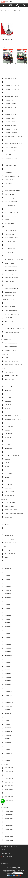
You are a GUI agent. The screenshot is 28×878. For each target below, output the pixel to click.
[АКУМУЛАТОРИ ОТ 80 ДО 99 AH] (10, 94)
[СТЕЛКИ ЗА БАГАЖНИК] (8, 543)
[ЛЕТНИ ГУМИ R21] (7, 797)
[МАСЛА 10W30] (6, 391)
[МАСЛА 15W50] (6, 409)
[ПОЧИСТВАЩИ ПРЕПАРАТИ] (9, 344)
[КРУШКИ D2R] (6, 580)
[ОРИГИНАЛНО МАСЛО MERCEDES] (11, 420)
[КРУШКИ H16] (6, 652)
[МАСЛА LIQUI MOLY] (7, 496)
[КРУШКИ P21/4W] (6, 696)
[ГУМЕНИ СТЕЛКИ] (7, 536)
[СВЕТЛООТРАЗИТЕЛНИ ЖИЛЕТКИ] (11, 191)
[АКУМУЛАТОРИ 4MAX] (8, 119)
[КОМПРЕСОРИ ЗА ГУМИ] (8, 231)
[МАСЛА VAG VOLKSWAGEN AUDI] (10, 456)
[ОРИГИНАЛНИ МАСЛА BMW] (9, 416)
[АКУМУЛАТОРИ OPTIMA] (8, 126)
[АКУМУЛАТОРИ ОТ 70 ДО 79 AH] (10, 90)
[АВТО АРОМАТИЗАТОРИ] (8, 166)
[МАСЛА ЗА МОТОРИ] (7, 384)
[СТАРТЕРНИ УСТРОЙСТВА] (9, 152)
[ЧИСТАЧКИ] (5, 525)
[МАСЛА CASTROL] (7, 427)
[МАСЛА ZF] (5, 478)
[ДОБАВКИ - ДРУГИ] (7, 518)
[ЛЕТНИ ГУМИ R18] (7, 787)
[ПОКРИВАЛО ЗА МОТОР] (8, 293)
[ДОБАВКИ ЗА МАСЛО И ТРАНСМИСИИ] (12, 514)
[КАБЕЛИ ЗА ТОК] (6, 155)
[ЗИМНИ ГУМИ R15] (7, 819)
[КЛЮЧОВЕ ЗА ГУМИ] (7, 235)
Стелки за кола (5, 532)
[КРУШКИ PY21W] (6, 707)
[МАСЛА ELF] (5, 431)
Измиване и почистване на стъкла (12, 521)
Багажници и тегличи (8, 299)
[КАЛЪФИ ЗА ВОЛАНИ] (8, 206)
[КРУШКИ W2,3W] (6, 736)
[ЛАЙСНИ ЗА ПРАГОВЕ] (8, 228)
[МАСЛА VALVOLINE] (7, 492)
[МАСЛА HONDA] (6, 485)
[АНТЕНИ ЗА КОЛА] (7, 318)
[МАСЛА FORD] (6, 482)
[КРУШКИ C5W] (6, 569)
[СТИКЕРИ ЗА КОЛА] (7, 195)
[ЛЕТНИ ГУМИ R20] (7, 794)
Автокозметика (6, 339)
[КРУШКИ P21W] (6, 692)
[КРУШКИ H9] (5, 631)
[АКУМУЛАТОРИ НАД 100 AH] (9, 97)
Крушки (3, 565)
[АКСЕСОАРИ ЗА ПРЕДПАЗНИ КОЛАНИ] (12, 260)
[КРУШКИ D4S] (6, 598)
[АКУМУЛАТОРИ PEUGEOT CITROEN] (11, 137)
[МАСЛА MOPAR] (6, 460)
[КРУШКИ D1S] (6, 576)
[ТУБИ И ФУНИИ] (6, 173)
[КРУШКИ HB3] (6, 663)
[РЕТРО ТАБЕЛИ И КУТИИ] (9, 271)
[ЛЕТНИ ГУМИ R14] (7, 772)
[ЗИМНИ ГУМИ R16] (7, 823)
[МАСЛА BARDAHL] (7, 424)
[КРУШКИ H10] (6, 634)
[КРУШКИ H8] (5, 623)
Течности (4, 546)
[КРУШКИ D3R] (6, 587)
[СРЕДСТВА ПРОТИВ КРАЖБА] (9, 202)
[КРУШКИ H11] (6, 638)
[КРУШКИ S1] (5, 721)
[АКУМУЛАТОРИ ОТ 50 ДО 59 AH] (10, 83)
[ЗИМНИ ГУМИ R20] (7, 837)
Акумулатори (5, 75)
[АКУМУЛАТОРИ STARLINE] (9, 133)
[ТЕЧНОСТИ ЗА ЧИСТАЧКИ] (9, 529)
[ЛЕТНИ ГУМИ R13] (7, 768)
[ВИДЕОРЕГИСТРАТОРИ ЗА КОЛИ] (10, 333)
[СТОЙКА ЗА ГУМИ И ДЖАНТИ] (9, 289)
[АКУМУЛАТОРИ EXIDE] (8, 123)
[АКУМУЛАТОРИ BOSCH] (8, 115)
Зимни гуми (5, 807)
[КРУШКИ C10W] (6, 573)
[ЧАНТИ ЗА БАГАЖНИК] (8, 307)
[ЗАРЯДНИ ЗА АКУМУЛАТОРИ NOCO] (11, 144)
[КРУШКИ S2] (5, 725)
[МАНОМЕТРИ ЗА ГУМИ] (8, 249)
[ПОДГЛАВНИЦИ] (6, 184)
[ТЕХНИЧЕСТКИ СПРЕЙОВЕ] (9, 362)
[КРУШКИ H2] (5, 605)
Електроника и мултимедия (10, 314)
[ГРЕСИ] (4, 558)
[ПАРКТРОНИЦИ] (6, 326)
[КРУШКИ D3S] (6, 591)
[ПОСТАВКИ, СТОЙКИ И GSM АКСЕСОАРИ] (12, 329)
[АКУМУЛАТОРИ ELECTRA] (9, 104)
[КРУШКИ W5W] (6, 743)
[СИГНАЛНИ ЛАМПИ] (7, 181)
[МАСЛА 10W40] (6, 395)
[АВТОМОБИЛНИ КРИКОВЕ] (9, 268)
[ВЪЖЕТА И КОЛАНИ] (7, 224)
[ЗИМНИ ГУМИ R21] (7, 841)
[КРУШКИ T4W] (6, 729)
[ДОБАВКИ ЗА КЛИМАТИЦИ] (9, 511)
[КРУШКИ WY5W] (6, 758)
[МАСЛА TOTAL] (6, 453)
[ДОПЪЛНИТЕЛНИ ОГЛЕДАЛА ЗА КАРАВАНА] (13, 257)
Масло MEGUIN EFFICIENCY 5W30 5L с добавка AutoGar (7, 67)
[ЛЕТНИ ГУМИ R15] (7, 776)
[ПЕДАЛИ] (5, 220)
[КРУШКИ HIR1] (6, 678)
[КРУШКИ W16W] (6, 747)
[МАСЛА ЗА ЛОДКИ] (7, 387)
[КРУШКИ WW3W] (6, 739)
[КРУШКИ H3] (5, 609)
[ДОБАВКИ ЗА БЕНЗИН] (8, 503)
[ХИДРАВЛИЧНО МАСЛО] (8, 380)
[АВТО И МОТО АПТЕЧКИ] (8, 217)
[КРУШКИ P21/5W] (6, 700)
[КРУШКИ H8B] (6, 627)
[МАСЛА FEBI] (5, 467)
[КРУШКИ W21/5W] (7, 754)
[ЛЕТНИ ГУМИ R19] (7, 790)
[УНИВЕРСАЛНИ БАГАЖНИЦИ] (9, 311)
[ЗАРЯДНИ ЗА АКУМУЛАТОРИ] (9, 148)
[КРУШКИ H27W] (6, 660)
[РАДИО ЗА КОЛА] (6, 337)
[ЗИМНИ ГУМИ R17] (7, 826)
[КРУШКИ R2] (5, 710)
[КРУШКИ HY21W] (6, 689)
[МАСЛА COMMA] (6, 489)
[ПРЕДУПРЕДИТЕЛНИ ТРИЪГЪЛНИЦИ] (11, 210)
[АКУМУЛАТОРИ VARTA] (8, 112)
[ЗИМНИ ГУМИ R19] (7, 834)
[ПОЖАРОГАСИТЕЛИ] (7, 170)
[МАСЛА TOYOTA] (6, 474)
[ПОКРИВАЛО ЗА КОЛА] (8, 297)
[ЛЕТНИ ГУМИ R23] (7, 805)
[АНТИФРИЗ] (5, 551)
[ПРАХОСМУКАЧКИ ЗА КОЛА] (9, 213)
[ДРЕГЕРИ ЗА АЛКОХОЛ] (8, 253)
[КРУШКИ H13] (6, 645)
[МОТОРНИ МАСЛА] (7, 373)
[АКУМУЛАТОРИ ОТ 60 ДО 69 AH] (10, 86)
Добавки (4, 499)
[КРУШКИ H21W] (6, 656)
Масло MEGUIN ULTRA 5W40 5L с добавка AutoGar (21, 67)
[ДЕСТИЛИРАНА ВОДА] (8, 554)
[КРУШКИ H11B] (6, 642)
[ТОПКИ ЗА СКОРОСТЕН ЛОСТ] (10, 177)
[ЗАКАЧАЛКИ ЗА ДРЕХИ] (8, 275)
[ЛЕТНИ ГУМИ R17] (7, 783)
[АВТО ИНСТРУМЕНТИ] (8, 264)
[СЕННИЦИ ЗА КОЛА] (7, 282)
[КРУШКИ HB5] (6, 674)
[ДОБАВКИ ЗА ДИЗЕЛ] (7, 507)
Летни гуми (4, 764)
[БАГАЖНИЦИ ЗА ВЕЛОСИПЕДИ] (10, 304)
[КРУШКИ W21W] (6, 750)
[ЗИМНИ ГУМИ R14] (7, 816)
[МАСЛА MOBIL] (6, 438)
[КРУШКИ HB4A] (6, 671)
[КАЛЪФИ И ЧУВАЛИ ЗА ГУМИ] (9, 246)
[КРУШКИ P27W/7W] (7, 703)
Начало (2, 10)
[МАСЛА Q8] (5, 445)
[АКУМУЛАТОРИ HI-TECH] (8, 108)
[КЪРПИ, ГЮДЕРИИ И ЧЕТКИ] (9, 239)
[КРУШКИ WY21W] (6, 761)
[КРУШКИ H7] (5, 620)
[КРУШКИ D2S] (6, 584)
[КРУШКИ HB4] (6, 667)
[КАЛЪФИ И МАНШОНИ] (8, 286)
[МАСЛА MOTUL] (6, 442)
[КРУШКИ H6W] (6, 616)
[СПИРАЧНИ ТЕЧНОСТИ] (8, 562)
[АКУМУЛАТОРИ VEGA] (8, 101)
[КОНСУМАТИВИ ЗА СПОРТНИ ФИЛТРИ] (12, 366)
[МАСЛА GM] (5, 463)
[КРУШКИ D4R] (6, 594)
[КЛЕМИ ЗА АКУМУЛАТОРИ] (9, 159)
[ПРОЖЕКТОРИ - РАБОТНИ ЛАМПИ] (11, 278)
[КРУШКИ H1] (5, 602)
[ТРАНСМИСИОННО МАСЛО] (9, 376)
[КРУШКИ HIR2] (6, 681)
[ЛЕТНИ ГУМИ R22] (7, 801)
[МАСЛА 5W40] (6, 402)
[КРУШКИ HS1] (6, 685)
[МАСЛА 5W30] (6, 405)
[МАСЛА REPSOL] (6, 449)
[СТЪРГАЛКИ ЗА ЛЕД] (7, 199)
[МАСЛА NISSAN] (6, 471)
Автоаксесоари (6, 162)
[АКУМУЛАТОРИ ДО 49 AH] (8, 79)
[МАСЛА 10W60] (6, 398)
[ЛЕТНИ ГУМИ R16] (7, 779)
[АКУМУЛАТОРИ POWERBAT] (9, 130)
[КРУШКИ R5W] (6, 714)
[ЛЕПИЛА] (5, 358)
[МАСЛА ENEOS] (6, 434)
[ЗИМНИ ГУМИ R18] (7, 830)
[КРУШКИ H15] (6, 649)
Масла (3, 368)
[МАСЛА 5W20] (6, 413)
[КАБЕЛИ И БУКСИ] (7, 322)
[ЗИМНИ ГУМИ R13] (7, 812)
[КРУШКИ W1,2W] (6, 732)
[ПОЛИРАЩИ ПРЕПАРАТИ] (8, 351)
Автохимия (4, 354)
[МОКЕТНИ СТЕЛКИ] (7, 540)
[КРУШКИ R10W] (6, 718)
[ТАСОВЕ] (5, 188)
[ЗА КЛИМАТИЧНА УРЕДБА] (9, 347)
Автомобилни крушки (9, 10)
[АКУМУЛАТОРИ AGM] (7, 141)
